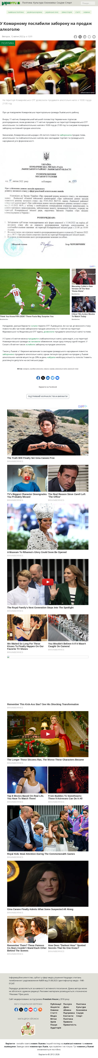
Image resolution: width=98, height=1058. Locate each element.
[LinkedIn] (84, 37)
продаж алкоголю (36, 369)
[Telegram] (89, 37)
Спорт (68, 2)
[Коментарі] (94, 37)
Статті (77, 12)
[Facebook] (75, 37)
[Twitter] (80, 37)
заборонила (66, 135)
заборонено (8, 354)
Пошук (53, 1024)
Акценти (55, 1007)
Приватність (69, 1024)
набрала (51, 357)
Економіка (50, 2)
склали (34, 325)
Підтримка (69, 1012)
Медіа (53, 1015)
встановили (34, 341)
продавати (33, 338)
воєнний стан (73, 369)
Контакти (68, 1015)
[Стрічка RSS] (40, 1009)
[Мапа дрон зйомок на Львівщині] (28, 1029)
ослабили (30, 344)
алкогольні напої (61, 369)
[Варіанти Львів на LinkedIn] (26, 1009)
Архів (53, 1021)
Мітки (53, 1018)
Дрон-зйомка (67, 1008)
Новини (87, 12)
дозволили (49, 331)
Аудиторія (55, 1027)
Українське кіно (52, 12)
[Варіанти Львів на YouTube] (31, 1009)
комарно (26, 369)
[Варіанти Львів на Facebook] (16, 1009)
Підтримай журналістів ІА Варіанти (48, 396)
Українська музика (34, 12)
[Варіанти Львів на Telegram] (35, 1009)
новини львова (49, 369)
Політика (27, 2)
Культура (38, 2)
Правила (67, 1021)
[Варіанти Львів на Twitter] (21, 1009)
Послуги (67, 1004)
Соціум (60, 2)
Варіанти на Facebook (48, 387)
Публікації (55, 1004)
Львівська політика (16, 12)
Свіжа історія (67, 12)
